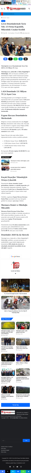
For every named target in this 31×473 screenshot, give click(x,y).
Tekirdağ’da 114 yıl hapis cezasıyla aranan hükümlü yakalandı (7, 348)
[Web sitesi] (15, 273)
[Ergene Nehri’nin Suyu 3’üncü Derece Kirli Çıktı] (23, 341)
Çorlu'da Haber (15, 271)
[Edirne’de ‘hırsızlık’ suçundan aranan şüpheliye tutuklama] (8, 389)
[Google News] (15, 256)
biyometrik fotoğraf (5, 450)
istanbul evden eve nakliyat (6, 446)
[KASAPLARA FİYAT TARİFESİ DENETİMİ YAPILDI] (5, 168)
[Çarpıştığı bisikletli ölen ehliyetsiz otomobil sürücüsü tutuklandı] (23, 372)
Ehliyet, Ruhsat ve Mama (22, 362)
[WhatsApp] (15, 59)
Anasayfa (4, 17)
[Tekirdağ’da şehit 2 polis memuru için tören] (23, 325)
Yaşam (8, 17)
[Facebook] (5, 59)
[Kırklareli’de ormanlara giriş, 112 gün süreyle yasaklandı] (23, 389)
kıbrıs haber (3, 448)
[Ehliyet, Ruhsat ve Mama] (23, 357)
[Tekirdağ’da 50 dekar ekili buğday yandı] (5, 162)
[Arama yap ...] (2, 9)
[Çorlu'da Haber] (16, 8)
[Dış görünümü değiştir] (4, 9)
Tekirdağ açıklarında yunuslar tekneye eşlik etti (13, 13)
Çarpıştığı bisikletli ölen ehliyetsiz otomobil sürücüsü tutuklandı (22, 379)
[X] (10, 59)
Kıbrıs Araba (3, 452)
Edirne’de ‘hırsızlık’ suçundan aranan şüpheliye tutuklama (7, 396)
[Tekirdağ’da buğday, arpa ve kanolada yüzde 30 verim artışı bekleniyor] (8, 325)
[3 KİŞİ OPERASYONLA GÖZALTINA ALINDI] (8, 357)
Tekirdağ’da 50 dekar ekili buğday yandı (20, 160)
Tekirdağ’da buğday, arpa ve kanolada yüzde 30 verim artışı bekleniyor (7, 332)
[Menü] (29, 9)
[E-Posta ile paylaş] (25, 59)
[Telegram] (20, 59)
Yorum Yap (15, 405)
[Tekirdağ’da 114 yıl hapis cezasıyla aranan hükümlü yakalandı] (8, 341)
